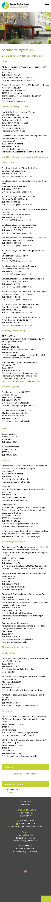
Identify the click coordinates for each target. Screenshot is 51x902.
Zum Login (11, 792)
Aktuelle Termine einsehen (25, 773)
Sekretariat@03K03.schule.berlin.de (27, 826)
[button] (2, 27)
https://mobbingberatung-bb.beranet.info (21, 381)
